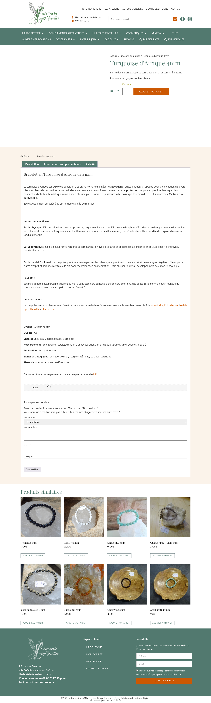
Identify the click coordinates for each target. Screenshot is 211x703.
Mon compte (94, 654)
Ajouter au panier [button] (33, 556)
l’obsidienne (171, 305)
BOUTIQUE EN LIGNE (157, 9)
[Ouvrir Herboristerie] (42, 33)
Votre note (30, 417)
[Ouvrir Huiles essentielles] (120, 33)
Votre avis (30, 427)
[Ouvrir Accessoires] (74, 39)
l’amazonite (49, 309)
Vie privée (111, 700)
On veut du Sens (111, 698)
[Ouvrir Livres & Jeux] (98, 39)
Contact (176, 9)
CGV (119, 700)
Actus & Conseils (132, 9)
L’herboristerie (91, 9)
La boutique (94, 647)
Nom (27, 445)
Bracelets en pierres (130, 55)
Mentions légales (97, 700)
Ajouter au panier (151, 91)
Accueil (114, 55)
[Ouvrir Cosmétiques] (145, 33)
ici (94, 374)
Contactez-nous (97, 668)
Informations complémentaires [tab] (62, 164)
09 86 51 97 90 (51, 678)
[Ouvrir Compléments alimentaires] (86, 33)
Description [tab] (32, 164)
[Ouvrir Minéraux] (166, 33)
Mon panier (93, 661)
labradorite (157, 305)
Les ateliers (111, 9)
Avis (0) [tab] (90, 164)
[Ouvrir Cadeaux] (117, 39)
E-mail (28, 457)
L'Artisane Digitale (142, 698)
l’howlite (35, 309)
